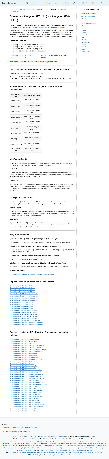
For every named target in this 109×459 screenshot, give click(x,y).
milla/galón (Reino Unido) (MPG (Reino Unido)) (53, 55)
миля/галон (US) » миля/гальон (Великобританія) (52, 452)
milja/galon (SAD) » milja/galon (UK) (56, 445)
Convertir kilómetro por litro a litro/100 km (21, 306)
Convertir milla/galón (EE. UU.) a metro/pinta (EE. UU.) (25, 388)
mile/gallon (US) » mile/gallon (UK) (58, 436)
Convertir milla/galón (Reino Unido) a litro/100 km (24, 310)
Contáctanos (15, 427)
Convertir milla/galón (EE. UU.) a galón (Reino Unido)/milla (26, 351)
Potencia (83, 37)
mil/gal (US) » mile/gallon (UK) (72, 438)
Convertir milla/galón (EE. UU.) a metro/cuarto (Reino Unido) (27, 374)
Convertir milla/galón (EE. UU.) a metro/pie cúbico (24, 386)
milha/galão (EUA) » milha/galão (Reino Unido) (27, 438)
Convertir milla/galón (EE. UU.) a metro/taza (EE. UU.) (25, 394)
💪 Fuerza (75, 3)
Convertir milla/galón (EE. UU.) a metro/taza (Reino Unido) (26, 396)
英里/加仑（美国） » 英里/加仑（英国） (49, 450)
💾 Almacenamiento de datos (34, 3)
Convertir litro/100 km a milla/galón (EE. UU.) (22, 290)
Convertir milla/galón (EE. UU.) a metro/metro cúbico (24, 380)
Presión (83, 39)
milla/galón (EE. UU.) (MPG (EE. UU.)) (21, 55)
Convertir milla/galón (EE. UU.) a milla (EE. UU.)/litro (24, 400)
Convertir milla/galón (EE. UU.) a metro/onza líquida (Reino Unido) (28, 384)
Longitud (83, 30)
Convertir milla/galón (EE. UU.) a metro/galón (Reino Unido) (27, 378)
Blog (22, 427)
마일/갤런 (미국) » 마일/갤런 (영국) (94, 452)
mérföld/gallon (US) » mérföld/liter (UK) (39, 448)
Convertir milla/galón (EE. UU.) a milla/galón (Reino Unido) (26, 322)
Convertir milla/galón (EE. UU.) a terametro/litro (23, 411)
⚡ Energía (66, 3)
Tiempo (83, 44)
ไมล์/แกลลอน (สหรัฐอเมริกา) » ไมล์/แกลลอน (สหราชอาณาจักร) (77, 450)
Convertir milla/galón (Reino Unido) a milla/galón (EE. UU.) (48, 27)
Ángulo (83, 18)
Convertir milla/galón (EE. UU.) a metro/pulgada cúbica (25, 392)
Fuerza (83, 28)
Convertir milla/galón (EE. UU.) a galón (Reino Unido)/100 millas (28, 349)
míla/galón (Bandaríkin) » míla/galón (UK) (16, 448)
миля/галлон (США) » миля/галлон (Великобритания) (22, 452)
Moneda (83, 32)
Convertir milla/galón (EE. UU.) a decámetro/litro (23, 341)
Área (82, 21)
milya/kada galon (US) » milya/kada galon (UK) (32, 445)
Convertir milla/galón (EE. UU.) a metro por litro (23, 368)
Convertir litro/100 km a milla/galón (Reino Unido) (24, 314)
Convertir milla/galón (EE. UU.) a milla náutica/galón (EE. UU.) (27, 404)
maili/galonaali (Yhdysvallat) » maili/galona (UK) (24, 441)
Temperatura (85, 42)
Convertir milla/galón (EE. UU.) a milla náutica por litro (25, 402)
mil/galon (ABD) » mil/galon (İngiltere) (72, 443)
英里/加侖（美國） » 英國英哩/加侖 (27, 450)
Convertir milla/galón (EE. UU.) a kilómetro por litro (24, 294)
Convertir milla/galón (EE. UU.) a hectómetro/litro (23, 355)
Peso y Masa (85, 35)
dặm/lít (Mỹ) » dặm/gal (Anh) (75, 452)
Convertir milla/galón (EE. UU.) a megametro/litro (23, 366)
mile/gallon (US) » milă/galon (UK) (51, 443)
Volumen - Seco (85, 51)
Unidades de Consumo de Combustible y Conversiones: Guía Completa (33, 274)
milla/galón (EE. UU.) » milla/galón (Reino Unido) (34, 436)
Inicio (11, 9)
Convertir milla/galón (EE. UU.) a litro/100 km (22, 286)
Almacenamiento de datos (88, 16)
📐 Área (57, 3)
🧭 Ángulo (49, 3)
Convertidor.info (9, 3)
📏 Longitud (84, 3)
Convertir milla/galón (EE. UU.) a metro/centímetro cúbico (26, 370)
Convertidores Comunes (88, 13)
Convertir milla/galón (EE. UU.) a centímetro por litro (24, 339)
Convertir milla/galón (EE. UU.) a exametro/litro (23, 343)
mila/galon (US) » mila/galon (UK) (13, 443)
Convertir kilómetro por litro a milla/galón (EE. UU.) (24, 298)
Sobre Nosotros (6, 427)
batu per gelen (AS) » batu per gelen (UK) (95, 443)
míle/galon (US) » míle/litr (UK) (32, 443)
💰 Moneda (95, 3)
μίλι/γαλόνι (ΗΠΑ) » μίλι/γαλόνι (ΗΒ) (72, 454)
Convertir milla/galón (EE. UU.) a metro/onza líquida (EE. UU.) (27, 382)
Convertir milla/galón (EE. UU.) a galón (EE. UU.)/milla (25, 347)
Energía (83, 25)
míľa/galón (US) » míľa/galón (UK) (97, 445)
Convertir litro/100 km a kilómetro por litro (21, 302)
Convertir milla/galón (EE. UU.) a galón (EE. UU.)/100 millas (27, 345)
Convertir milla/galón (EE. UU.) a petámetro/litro (23, 409)
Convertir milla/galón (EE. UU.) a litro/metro (22, 364)
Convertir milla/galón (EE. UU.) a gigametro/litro (23, 353)
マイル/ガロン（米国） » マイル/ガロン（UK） (93, 448)
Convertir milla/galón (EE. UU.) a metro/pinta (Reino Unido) (26, 390)
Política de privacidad (31, 427)
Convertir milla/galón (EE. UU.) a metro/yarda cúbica (24, 398)
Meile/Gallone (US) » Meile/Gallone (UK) (51, 438)
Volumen (83, 49)
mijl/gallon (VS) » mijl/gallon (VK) (47, 441)
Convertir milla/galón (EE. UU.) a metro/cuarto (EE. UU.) (25, 372)
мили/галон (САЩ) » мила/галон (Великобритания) (65, 448)
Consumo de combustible (22, 9)
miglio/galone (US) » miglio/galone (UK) (89, 441)
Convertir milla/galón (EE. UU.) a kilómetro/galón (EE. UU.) (26, 359)
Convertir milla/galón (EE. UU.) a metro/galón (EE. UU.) (25, 376)
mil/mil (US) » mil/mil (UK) (89, 438)
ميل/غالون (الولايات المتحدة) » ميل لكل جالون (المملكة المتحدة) (45, 454)
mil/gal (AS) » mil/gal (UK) (10, 445)
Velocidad (84, 46)
